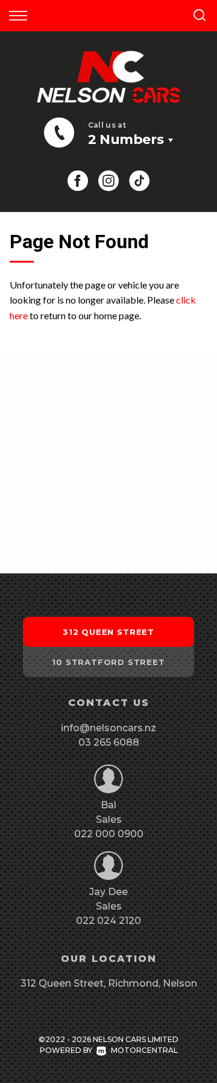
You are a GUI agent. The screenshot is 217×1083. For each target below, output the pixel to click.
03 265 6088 (108, 742)
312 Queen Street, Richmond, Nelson (108, 983)
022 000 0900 (108, 834)
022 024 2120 (108, 920)
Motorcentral (144, 1050)
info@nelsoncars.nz (108, 728)
